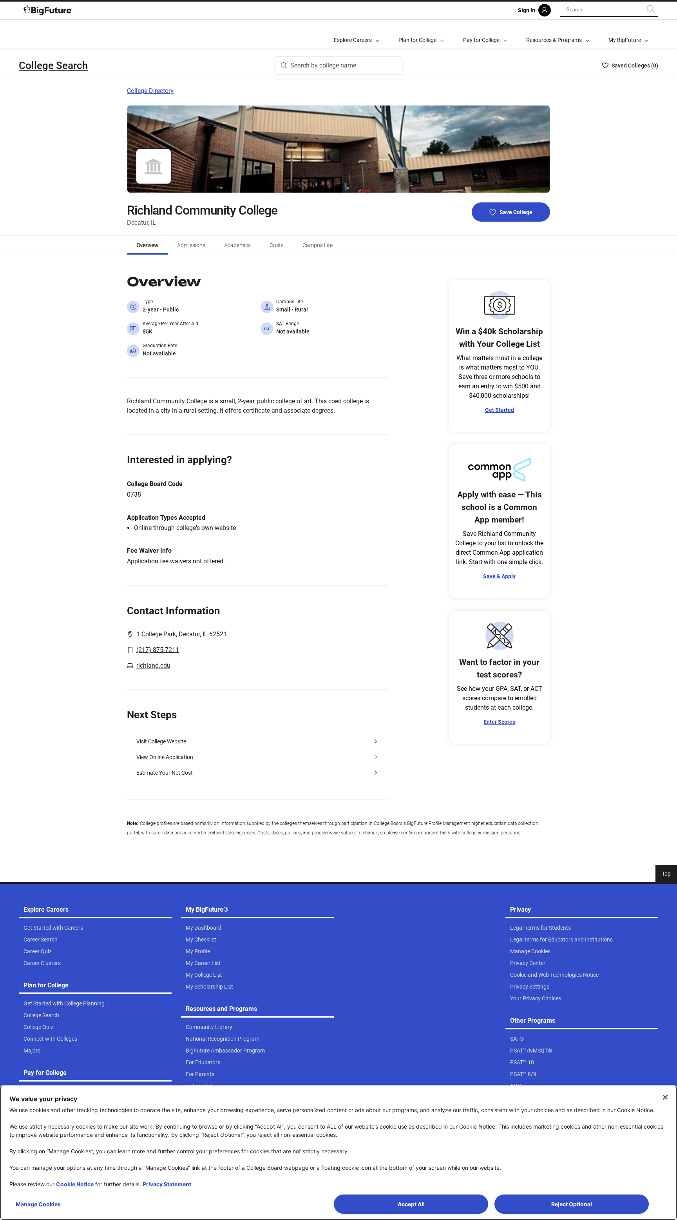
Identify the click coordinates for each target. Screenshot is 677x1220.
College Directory (150, 91)
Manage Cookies (38, 1204)
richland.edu (153, 665)
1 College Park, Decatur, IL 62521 (181, 634)
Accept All (411, 1204)
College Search (53, 65)
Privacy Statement (167, 1184)
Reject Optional (571, 1204)
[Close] (665, 1097)
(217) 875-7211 (157, 650)
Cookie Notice (75, 1184)
